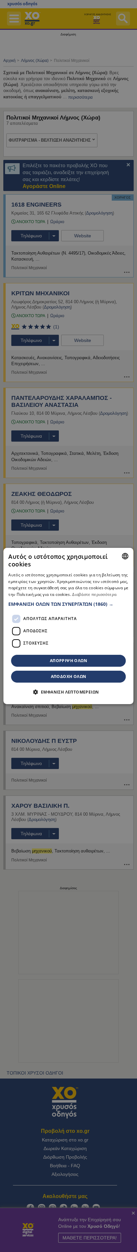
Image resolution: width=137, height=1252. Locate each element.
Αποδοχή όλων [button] (68, 676)
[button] (68, 604)
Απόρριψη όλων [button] (68, 660)
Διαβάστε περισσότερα (94, 594)
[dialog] (68, 626)
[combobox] (125, 556)
